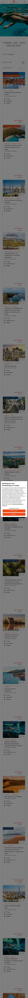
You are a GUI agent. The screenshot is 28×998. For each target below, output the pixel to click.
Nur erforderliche (14, 510)
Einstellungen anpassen (14, 508)
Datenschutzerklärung (18, 504)
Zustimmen (14, 514)
